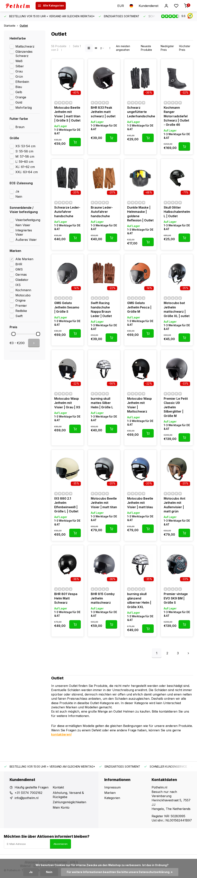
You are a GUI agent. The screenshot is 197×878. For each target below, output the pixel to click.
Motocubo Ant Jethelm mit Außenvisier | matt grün (174, 505)
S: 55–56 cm (24, 151)
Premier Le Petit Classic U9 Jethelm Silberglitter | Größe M (176, 407)
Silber (19, 66)
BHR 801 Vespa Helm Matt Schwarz (65, 598)
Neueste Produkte (146, 48)
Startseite (9, 25)
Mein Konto (61, 807)
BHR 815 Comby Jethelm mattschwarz (103, 598)
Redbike (21, 311)
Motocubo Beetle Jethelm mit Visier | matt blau (140, 503)
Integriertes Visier (23, 232)
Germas (21, 274)
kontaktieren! (61, 734)
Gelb (18, 92)
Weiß (19, 61)
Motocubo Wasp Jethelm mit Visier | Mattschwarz (139, 405)
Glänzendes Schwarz (24, 54)
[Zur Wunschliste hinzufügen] (78, 64)
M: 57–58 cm (24, 156)
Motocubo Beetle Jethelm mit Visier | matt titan (104, 503)
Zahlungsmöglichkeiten (69, 802)
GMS (19, 269)
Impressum (112, 787)
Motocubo (23, 295)
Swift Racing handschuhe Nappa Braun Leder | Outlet (101, 309)
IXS (18, 285)
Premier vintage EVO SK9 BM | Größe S (176, 598)
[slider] (13, 334)
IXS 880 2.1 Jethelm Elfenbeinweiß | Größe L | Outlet (66, 505)
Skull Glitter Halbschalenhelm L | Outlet (177, 212)
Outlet (24, 25)
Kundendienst (148, 6)
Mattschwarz (24, 46)
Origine (20, 300)
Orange (20, 97)
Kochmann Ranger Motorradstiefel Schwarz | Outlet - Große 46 (176, 116)
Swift (19, 316)
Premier (21, 305)
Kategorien (112, 798)
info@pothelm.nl (26, 798)
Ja (17, 191)
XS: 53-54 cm (25, 146)
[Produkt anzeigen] (75, 142)
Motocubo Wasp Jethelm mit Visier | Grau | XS (67, 403)
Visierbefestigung (27, 220)
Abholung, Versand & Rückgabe (68, 795)
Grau (19, 71)
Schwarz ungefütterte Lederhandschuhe (140, 112)
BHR (18, 264)
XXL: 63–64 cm (26, 172)
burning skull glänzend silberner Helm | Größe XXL (139, 600)
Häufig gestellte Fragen (31, 787)
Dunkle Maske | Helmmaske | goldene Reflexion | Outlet (140, 214)
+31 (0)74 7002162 (28, 793)
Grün (19, 76)
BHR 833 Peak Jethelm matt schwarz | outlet (103, 112)
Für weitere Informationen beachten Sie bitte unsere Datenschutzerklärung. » (120, 872)
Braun (19, 127)
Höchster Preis (184, 48)
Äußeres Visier (26, 240)
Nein (18, 196)
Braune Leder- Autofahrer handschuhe (102, 212)
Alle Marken (24, 259)
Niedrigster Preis (167, 48)
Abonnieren (60, 843)
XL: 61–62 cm (25, 167)
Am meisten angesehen (123, 48)
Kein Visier (22, 225)
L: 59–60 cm (24, 162)
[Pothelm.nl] (19, 6)
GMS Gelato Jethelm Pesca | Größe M (139, 307)
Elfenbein (22, 82)
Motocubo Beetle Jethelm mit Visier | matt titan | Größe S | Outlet (67, 114)
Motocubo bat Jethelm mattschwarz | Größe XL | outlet (176, 309)
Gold (18, 102)
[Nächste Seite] (188, 653)
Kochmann (23, 290)
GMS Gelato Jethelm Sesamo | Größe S (66, 307)
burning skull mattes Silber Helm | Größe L (102, 403)
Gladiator (21, 280)
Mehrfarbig (23, 107)
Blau (18, 87)
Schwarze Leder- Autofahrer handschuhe (67, 212)
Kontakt (58, 787)
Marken (110, 793)
